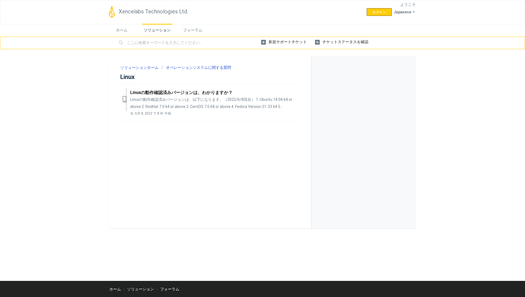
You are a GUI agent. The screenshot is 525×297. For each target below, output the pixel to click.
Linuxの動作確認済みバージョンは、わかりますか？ (181, 92)
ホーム (121, 30)
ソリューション (157, 30)
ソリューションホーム (139, 67)
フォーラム (192, 30)
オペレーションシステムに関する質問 (198, 67)
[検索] (121, 42)
